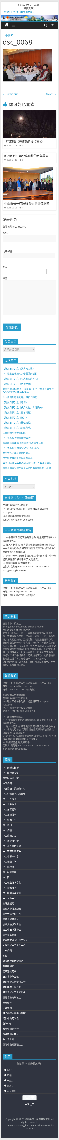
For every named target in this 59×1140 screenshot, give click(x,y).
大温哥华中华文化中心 (14, 945)
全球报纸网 (8, 903)
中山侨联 (7, 830)
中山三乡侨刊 (9, 798)
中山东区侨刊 (9, 809)
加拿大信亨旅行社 (12, 913)
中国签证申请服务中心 (14, 788)
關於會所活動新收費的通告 (16, 452)
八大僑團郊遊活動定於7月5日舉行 (20, 397)
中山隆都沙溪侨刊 (12, 893)
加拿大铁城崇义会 (12, 924)
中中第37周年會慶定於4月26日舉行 (21, 447)
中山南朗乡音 (9, 835)
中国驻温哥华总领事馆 (14, 793)
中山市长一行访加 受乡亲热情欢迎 (26, 204)
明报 (5, 955)
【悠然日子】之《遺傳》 (15, 402)
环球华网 (7, 1007)
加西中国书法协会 (12, 929)
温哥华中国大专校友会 (14, 981)
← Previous (11, 94)
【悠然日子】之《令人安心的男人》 (21, 378)
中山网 (6, 877)
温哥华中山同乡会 (12, 987)
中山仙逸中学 (9, 819)
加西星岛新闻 (9, 934)
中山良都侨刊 (9, 887)
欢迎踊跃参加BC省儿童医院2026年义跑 (23, 442)
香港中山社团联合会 (13, 1044)
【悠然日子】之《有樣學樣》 (17, 383)
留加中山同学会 (11, 1018)
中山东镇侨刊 (9, 814)
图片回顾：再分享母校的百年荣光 (26, 156)
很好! (9, 1070)
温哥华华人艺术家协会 (14, 992)
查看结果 (29, 1104)
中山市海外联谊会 (12, 851)
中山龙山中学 (9, 898)
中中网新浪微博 (11, 767)
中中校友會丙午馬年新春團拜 (17, 457)
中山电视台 (8, 866)
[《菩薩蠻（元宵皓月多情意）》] (29, 112)
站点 (5, 267)
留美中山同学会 (11, 1028)
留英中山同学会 (11, 1034)
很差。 (10, 1085)
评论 (5, 278)
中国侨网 (7, 783)
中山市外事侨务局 (12, 845)
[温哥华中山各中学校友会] (29, 18)
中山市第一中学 (11, 856)
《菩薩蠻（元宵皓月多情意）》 (24, 142)
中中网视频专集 (11, 772)
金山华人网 (8, 1039)
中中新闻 (8, 35)
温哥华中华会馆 (11, 976)
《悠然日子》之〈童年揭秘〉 (17, 412)
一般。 (10, 1080)
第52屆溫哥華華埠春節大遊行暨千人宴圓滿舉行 (27, 463)
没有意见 (11, 1090)
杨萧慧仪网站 (9, 971)
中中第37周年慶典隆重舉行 (16, 437)
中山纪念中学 (9, 872)
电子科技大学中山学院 (14, 1013)
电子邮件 (7, 251)
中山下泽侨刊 (9, 804)
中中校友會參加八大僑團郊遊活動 (20, 373)
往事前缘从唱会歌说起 (14, 432)
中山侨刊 (7, 825)
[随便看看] (52, 25)
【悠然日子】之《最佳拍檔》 (17, 422)
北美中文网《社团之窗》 (15, 940)
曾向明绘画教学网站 (13, 960)
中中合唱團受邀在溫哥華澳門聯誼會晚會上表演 (27, 468)
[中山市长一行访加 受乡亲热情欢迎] (28, 169)
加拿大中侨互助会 (12, 908)
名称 (5, 232)
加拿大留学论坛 (11, 919)
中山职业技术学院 (12, 882)
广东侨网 (7, 950)
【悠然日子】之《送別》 (15, 417)
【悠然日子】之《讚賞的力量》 (19, 368)
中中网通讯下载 (11, 778)
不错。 (10, 1075)
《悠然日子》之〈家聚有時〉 (17, 427)
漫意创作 (7, 1002)
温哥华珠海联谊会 (12, 997)
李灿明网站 (8, 966)
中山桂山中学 (9, 861)
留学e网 (7, 1023)
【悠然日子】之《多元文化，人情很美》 (23, 407)
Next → (51, 94)
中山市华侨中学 (11, 840)
